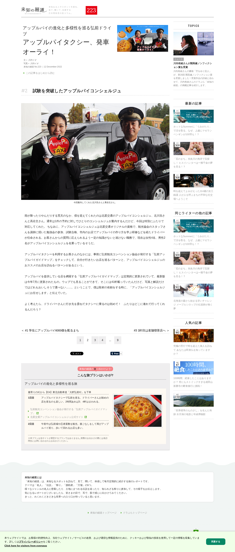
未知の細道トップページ (103, 512)
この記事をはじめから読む (40, 73)
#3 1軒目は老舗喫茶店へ (150, 330)
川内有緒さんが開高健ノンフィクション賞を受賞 (192, 65)
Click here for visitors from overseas (25, 545)
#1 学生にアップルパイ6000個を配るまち (52, 330)
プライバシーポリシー (31, 541)
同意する (215, 541)
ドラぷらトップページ (135, 512)
